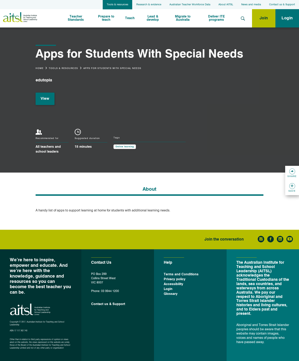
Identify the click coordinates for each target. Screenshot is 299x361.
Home (40, 68)
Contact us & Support (282, 4)
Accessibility (173, 284)
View (45, 99)
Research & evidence (148, 4)
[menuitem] (76, 18)
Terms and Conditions (181, 274)
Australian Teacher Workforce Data (189, 4)
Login (287, 18)
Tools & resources (117, 4)
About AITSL (225, 4)
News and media (251, 4)
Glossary (171, 294)
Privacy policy (175, 279)
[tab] (149, 190)
